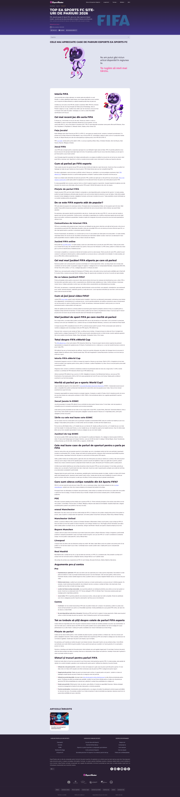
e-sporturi (106, 2)
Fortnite (60, 745)
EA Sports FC (60, 752)
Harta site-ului (119, 795)
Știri (129, 2)
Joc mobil (59, 141)
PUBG (60, 747)
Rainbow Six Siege (60, 750)
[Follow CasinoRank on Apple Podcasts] (128, 769)
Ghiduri (122, 2)
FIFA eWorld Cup (61, 343)
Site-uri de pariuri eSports (93, 2)
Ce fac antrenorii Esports (92, 750)
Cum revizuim (122, 747)
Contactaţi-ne (122, 745)
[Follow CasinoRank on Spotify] (125, 769)
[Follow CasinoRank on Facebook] (111, 769)
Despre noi (122, 742)
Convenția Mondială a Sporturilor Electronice (92, 386)
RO (51, 769)
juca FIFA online (67, 244)
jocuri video (64, 299)
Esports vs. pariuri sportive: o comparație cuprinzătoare (92, 747)
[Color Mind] (83, 782)
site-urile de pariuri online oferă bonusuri (94, 677)
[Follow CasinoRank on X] (118, 769)
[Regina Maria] (75, 782)
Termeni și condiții (62, 795)
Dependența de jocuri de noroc (100, 795)
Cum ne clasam (122, 750)
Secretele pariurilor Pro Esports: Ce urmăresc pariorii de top (92, 752)
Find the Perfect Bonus (92, 745)
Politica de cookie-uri (79, 795)
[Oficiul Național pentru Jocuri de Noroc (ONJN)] (68, 782)
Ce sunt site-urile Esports (92, 742)
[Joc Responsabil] (93, 782)
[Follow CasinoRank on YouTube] (121, 769)
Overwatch (60, 742)
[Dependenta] (103, 782)
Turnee (114, 2)
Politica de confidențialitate (122, 752)
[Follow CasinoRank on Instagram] (115, 769)
